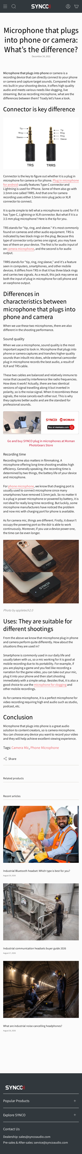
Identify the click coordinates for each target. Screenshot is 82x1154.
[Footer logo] (15, 1087)
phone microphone (21, 486)
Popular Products (16, 1100)
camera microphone (20, 249)
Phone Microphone (44, 747)
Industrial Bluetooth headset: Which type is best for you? (36, 871)
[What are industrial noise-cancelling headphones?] (41, 989)
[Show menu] (5, 6)
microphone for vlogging (50, 685)
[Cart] (76, 6)
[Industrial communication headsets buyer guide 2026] (41, 911)
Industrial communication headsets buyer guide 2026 (34, 948)
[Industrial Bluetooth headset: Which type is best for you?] (41, 834)
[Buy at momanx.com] (41, 422)
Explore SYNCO (14, 1115)
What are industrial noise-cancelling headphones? (32, 1026)
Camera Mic (20, 747)
